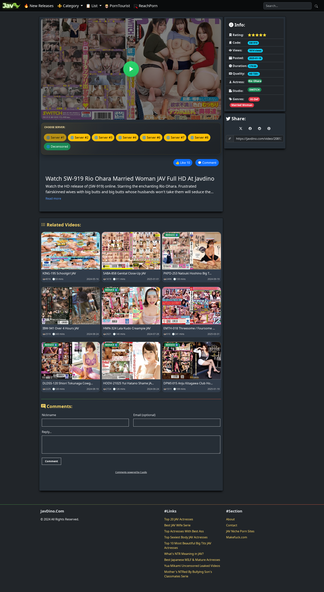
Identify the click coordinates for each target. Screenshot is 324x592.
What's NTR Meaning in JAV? (184, 554)
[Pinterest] (269, 128)
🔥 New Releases (39, 5)
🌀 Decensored (57, 146)
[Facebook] (250, 128)
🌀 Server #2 (79, 137)
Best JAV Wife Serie (177, 525)
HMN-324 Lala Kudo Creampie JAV (127, 328)
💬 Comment (207, 163)
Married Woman (241, 105)
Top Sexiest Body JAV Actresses (186, 537)
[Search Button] (316, 5)
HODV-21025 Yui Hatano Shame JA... (128, 383)
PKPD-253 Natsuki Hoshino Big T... (188, 273)
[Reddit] (259, 128)
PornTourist (119, 5)
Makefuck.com (236, 537)
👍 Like (183, 163)
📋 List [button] (92, 5)
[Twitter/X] (241, 128)
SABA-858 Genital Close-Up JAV (124, 273)
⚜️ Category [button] (68, 5)
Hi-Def (254, 99)
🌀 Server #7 (175, 137)
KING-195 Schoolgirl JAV (59, 273)
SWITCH (254, 89)
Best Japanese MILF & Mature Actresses (192, 560)
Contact (231, 525)
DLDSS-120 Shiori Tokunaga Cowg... (68, 383)
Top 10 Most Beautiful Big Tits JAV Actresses (187, 545)
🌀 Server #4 (127, 137)
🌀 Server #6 (151, 137)
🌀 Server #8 (199, 137)
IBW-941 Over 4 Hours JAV (61, 328)
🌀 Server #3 (103, 137)
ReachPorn (148, 5)
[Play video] (131, 69)
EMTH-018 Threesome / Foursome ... (189, 328)
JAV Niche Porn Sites (240, 531)
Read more (53, 198)
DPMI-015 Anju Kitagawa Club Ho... (188, 383)
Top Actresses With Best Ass (184, 531)
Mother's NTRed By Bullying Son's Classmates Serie (188, 574)
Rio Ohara (254, 81)
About (230, 519)
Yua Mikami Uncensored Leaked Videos (192, 566)
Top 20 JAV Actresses (178, 519)
